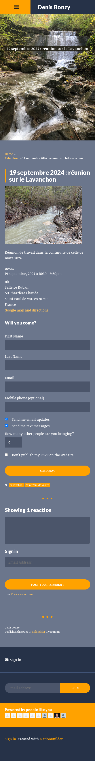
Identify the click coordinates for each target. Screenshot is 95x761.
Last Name (13, 356)
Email (9, 377)
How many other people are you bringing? (39, 433)
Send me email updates (31, 419)
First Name (14, 336)
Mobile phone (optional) (24, 398)
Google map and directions (27, 310)
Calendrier (12, 158)
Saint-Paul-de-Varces (37, 484)
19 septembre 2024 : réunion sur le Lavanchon (47, 48)
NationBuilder (51, 739)
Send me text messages (31, 426)
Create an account (22, 594)
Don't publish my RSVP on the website (43, 455)
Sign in (15, 659)
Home (9, 154)
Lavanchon (16, 484)
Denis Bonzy (54, 7)
